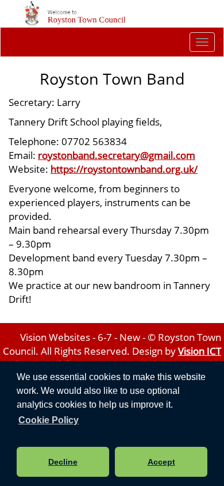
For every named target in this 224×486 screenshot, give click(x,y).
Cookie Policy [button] (48, 420)
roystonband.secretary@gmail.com (116, 155)
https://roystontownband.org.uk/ (124, 169)
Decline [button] (63, 461)
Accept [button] (161, 461)
